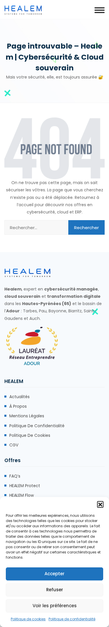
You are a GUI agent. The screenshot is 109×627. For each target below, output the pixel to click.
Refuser (54, 590)
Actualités (19, 397)
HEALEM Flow (21, 495)
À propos (18, 406)
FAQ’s (14, 476)
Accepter (54, 574)
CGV (13, 445)
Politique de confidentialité (72, 619)
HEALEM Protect (24, 486)
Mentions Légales (26, 416)
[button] (100, 504)
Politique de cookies (28, 619)
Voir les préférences (55, 606)
